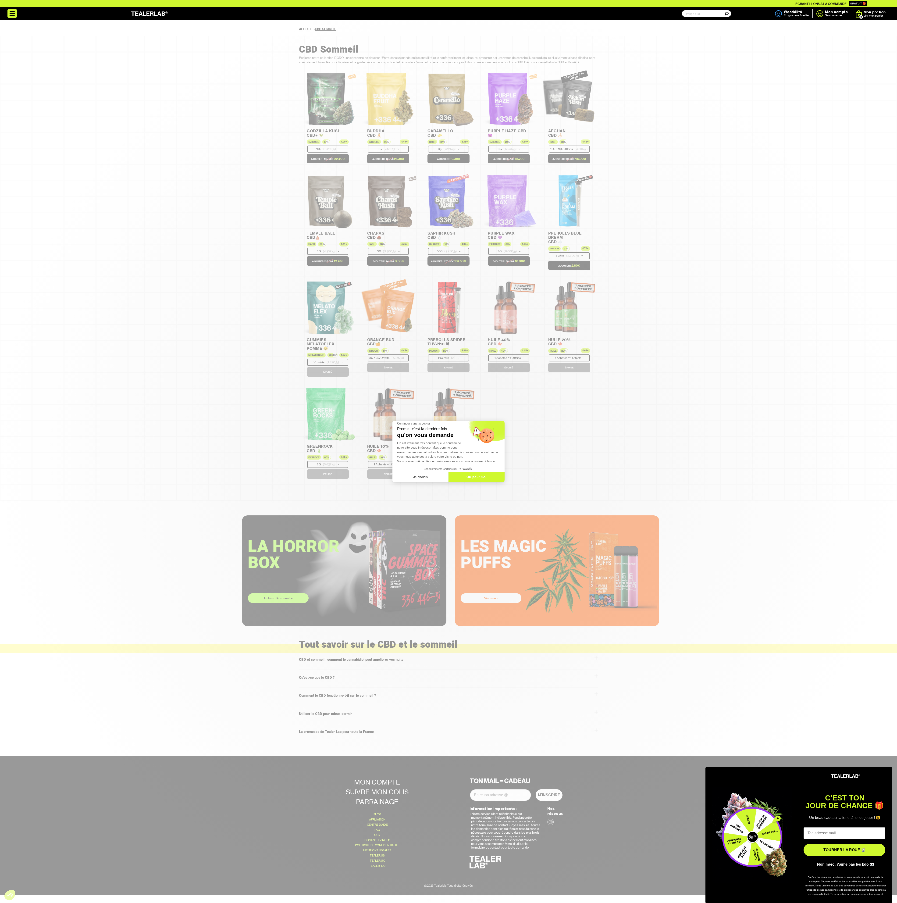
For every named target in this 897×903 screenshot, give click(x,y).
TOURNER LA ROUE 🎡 (844, 850)
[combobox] (705, 14)
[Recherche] (722, 17)
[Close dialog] (886, 773)
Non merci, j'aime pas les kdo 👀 (845, 864)
